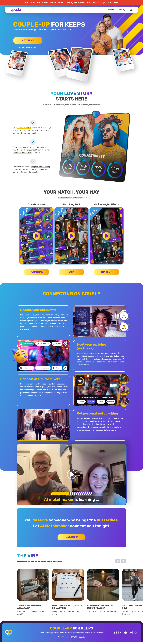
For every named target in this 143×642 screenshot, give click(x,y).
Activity (122, 10)
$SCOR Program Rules (86, 632)
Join (71, 272)
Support (100, 632)
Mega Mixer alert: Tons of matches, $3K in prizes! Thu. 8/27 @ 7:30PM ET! (71, 2)
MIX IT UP (106, 272)
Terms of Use (70, 632)
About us (43, 632)
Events (111, 10)
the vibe (27, 556)
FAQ (50, 632)
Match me (28, 40)
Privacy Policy (58, 632)
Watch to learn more (27, 47)
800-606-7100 (64, 637)
